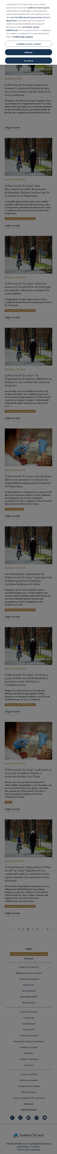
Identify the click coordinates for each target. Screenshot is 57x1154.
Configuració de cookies (28, 43)
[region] (28, 32)
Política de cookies (23, 36)
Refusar (28, 52)
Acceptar (28, 60)
